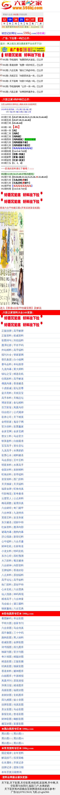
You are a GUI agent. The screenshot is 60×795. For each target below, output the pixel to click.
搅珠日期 (19, 767)
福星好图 (19, 690)
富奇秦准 (19, 493)
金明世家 (7, 421)
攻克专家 (19, 517)
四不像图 (7, 632)
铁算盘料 (7, 441)
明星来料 (7, 464)
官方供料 (7, 426)
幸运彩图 (19, 618)
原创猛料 (19, 575)
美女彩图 (7, 709)
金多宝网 (7, 431)
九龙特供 (19, 512)
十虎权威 (7, 388)
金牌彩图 (19, 642)
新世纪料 (19, 536)
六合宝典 (19, 608)
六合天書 (19, 541)
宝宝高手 (7, 445)
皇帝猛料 (19, 474)
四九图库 (19, 647)
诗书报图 (7, 647)
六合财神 (7, 565)
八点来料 (7, 575)
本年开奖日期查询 (12, 772)
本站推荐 (19, 364)
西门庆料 (19, 479)
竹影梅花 (7, 493)
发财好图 (7, 695)
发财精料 (19, 469)
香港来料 (7, 671)
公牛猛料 (7, 541)
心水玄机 (7, 589)
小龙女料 (7, 551)
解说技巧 (7, 757)
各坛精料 (19, 402)
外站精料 (7, 350)
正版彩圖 (19, 661)
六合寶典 (19, 589)
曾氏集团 (7, 359)
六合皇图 (7, 628)
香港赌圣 (19, 383)
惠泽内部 (19, 527)
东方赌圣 (7, 522)
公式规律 (19, 412)
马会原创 (7, 460)
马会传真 (19, 628)
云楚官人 (7, 498)
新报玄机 (7, 714)
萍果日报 (7, 685)
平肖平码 (19, 345)
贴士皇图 (19, 699)
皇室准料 (7, 479)
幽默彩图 (19, 719)
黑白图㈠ (7, 733)
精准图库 (19, 685)
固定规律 (7, 753)
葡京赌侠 (19, 560)
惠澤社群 (7, 345)
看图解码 (7, 618)
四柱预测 (19, 555)
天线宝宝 (19, 393)
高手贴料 (19, 579)
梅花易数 (7, 503)
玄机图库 (19, 695)
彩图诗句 (7, 340)
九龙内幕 (7, 369)
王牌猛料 (7, 570)
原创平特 (19, 584)
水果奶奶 (19, 450)
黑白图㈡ (19, 733)
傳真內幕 (7, 383)
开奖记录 (19, 762)
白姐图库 (7, 675)
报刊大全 (7, 354)
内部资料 (19, 565)
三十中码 (19, 632)
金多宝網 (19, 431)
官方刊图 (19, 652)
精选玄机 (19, 374)
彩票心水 (7, 455)
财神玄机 (7, 546)
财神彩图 (7, 719)
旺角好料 (7, 474)
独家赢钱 (7, 608)
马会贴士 (7, 603)
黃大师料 (19, 369)
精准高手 (7, 599)
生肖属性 (7, 762)
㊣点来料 (19, 498)
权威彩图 (7, 642)
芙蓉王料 (7, 517)
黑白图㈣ (19, 738)
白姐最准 (19, 441)
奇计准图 (7, 656)
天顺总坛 (19, 397)
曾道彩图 (19, 714)
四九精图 (7, 699)
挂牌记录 (7, 767)
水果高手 (19, 464)
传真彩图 (19, 704)
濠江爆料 (19, 603)
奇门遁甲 (19, 508)
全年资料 (19, 753)
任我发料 (7, 378)
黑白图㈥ (19, 743)
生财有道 (19, 546)
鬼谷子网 (19, 421)
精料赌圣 (19, 455)
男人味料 (19, 637)
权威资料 (19, 335)
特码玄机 (19, 551)
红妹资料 (7, 527)
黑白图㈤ (7, 743)
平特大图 (7, 623)
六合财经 (7, 508)
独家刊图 (7, 652)
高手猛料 (19, 350)
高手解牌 (19, 330)
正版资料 (7, 335)
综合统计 (7, 412)
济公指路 (7, 536)
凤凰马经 (19, 407)
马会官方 (19, 436)
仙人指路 (7, 594)
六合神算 (7, 512)
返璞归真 (19, 503)
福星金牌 (7, 488)
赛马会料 (7, 364)
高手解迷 (19, 378)
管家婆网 (19, 354)
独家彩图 (19, 666)
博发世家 (7, 402)
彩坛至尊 (19, 388)
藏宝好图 (7, 723)
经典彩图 (7, 666)
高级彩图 (7, 690)
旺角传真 (19, 488)
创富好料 (7, 469)
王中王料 (19, 460)
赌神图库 (19, 671)
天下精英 (19, 417)
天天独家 (7, 484)
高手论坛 (7, 579)
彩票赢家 (19, 426)
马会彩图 (19, 709)
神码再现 (19, 594)
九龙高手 (7, 450)
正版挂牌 (7, 330)
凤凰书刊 (7, 680)
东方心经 (7, 555)
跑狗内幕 (19, 532)
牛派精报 (19, 675)
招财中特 (19, 522)
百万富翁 (7, 407)
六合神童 (19, 599)
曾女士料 (7, 436)
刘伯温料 (19, 340)
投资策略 (19, 757)
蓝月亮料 (7, 393)
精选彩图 (7, 661)
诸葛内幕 (7, 532)
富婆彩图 (19, 723)
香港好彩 (19, 570)
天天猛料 (19, 484)
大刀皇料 (7, 560)
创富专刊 (19, 623)
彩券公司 (7, 417)
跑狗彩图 (7, 637)
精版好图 (19, 656)
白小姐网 (19, 359)
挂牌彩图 (7, 704)
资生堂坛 (19, 445)
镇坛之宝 (7, 374)
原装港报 (19, 680)
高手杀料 (7, 397)
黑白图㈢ (7, 738)
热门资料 (7, 584)
